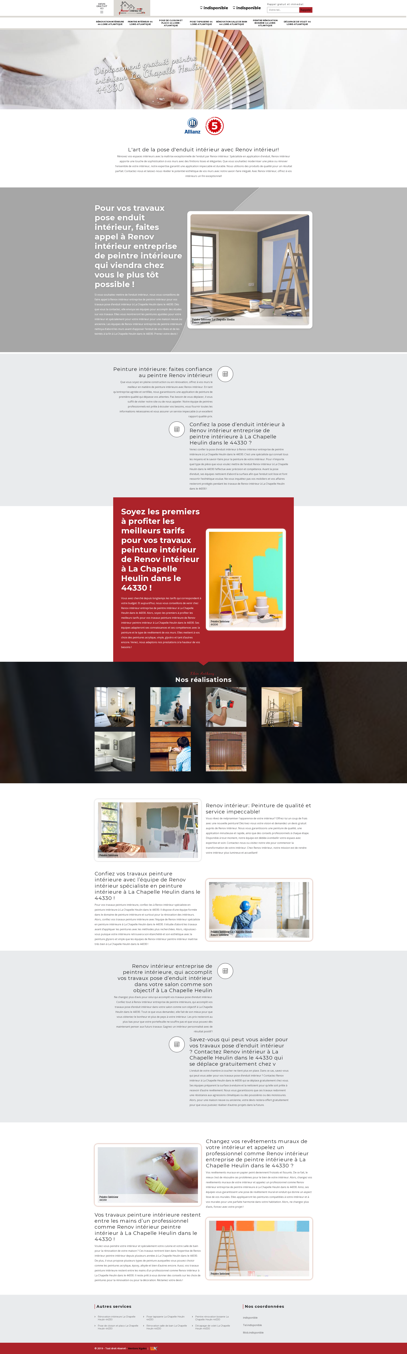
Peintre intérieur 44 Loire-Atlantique (140, 22)
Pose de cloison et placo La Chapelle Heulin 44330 (118, 1327)
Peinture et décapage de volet (228, 763)
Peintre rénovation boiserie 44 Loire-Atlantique (265, 23)
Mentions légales (137, 1348)
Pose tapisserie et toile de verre (283, 718)
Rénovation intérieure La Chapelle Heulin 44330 (116, 1318)
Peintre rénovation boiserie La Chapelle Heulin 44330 (212, 1318)
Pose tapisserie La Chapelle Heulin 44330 (165, 1318)
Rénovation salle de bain (118, 763)
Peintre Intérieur (171, 720)
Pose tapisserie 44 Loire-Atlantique (201, 22)
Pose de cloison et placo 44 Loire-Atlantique (171, 23)
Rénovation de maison (113, 718)
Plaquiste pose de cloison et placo (228, 718)
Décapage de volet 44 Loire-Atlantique (297, 22)
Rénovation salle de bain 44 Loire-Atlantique (231, 22)
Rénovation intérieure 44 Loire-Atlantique (110, 22)
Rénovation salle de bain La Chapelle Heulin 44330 (166, 1327)
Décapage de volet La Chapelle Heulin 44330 (212, 1327)
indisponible (216, 8)
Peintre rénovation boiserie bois (173, 763)
